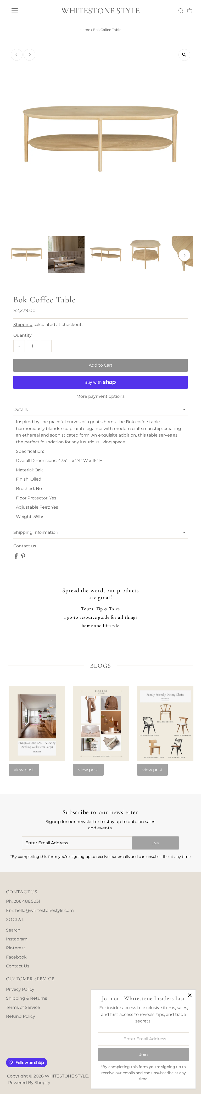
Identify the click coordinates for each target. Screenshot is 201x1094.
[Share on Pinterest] (23, 557)
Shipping (22, 324)
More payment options (100, 396)
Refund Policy (20, 1016)
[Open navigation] (30, 10)
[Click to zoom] (184, 55)
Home (85, 30)
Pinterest (15, 947)
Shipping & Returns (26, 998)
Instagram (16, 939)
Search (13, 930)
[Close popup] (189, 995)
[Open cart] (189, 10)
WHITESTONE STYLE (100, 11)
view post (24, 769)
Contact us (24, 546)
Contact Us (17, 966)
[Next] (29, 55)
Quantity (22, 335)
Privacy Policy (20, 989)
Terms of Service (23, 1007)
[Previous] (17, 55)
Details (20, 409)
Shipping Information (35, 532)
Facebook (16, 957)
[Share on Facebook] (17, 557)
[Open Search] (180, 10)
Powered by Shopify (29, 1082)
